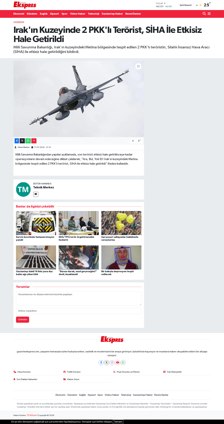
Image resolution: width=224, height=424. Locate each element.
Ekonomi (18, 13)
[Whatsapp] (123, 362)
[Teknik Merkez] (23, 189)
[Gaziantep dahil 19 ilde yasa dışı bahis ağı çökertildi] (36, 257)
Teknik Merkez (24, 147)
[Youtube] (117, 362)
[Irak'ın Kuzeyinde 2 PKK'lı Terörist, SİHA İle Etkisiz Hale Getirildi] (78, 99)
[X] (106, 362)
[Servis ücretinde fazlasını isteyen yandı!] (36, 223)
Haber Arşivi (73, 379)
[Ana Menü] (208, 14)
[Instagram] (112, 362)
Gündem (32, 13)
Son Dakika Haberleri (27, 379)
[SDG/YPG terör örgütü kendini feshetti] (79, 223)
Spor (65, 13)
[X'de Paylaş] (22, 140)
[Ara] (204, 14)
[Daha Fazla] (33, 140)
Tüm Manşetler (174, 372)
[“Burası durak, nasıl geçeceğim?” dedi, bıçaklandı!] (79, 257)
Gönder (22, 319)
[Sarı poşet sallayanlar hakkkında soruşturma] (121, 223)
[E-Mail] (35, 194)
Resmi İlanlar (133, 13)
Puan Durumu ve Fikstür (128, 372)
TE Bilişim (31, 415)
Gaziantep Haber (112, 13)
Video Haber (77, 13)
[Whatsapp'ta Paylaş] (28, 140)
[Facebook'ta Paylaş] (17, 140)
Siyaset (54, 13)
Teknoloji (93, 13)
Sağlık (43, 13)
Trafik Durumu (73, 372)
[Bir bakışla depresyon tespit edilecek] (121, 257)
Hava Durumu (24, 372)
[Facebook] (101, 362)
